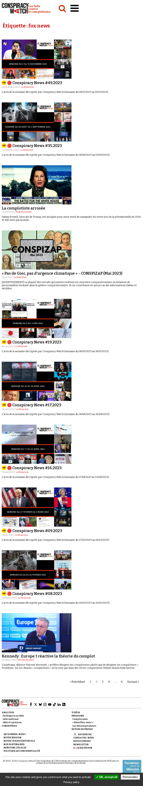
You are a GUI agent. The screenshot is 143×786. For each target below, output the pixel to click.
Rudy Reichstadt (24, 212)
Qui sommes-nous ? (14, 734)
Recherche (85, 734)
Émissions (78, 716)
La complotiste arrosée (23, 208)
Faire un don (84, 748)
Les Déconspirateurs (84, 726)
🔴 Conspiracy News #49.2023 (34, 82)
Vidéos (76, 712)
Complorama (80, 719)
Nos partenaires (14, 744)
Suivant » (133, 681)
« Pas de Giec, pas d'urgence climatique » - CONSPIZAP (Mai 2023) (62, 273)
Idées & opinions (12, 722)
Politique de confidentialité (21, 751)
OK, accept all (107, 777)
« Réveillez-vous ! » (82, 722)
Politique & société (13, 716)
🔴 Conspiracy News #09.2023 (34, 530)
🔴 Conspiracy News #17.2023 (34, 405)
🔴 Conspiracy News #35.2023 (34, 145)
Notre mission (12, 737)
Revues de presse (82, 729)
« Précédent (77, 681)
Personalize (130, 777)
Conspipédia (9, 726)
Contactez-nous (83, 738)
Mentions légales (14, 747)
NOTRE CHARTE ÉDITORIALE (19, 741)
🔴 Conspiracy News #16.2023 (34, 468)
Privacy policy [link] (71, 782)
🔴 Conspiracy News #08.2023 (34, 593)
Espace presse (82, 741)
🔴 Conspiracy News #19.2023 (34, 342)
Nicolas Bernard (26, 660)
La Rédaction (27, 87)
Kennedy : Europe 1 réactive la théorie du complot (48, 656)
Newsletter (81, 744)
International (10, 719)
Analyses (8, 712)
